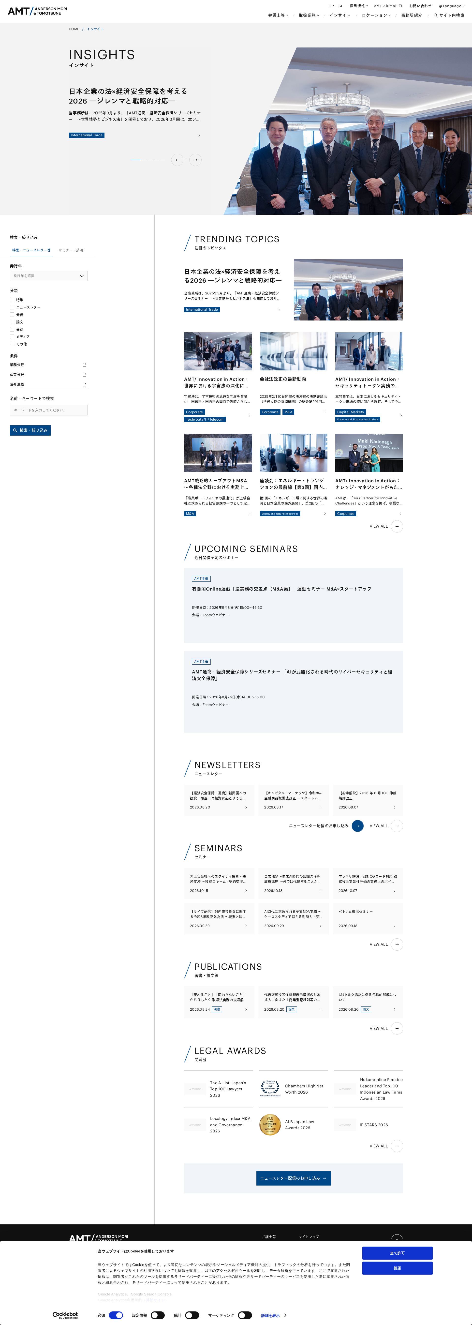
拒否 (397, 1268)
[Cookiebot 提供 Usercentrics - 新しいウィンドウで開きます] (65, 1315)
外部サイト (155, 1300)
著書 (19, 314)
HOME (74, 29)
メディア (23, 336)
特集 (19, 300)
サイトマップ (309, 1236)
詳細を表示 (270, 1315)
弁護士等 (269, 1236)
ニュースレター (28, 307)
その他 (21, 344)
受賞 (19, 329)
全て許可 (397, 1253)
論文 (19, 322)
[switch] (158, 1315)
